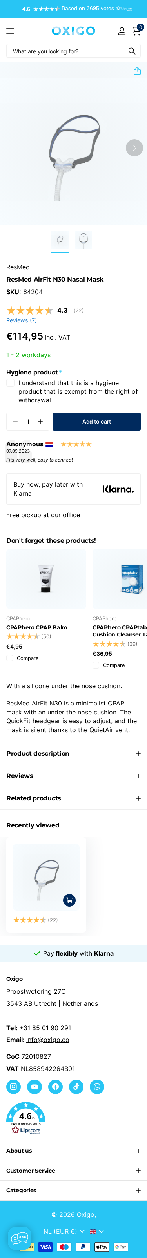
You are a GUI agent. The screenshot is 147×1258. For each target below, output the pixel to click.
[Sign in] (121, 31)
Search (132, 51)
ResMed (18, 267)
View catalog (10, 30)
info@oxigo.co (47, 1039)
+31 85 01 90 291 (45, 1028)
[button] (73, 9)
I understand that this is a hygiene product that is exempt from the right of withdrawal (78, 391)
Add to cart (96, 421)
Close (73, 1151)
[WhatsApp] (97, 1087)
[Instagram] (13, 1087)
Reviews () (21, 320)
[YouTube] (34, 1087)
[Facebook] (55, 1087)
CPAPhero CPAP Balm (36, 627)
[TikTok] (76, 1087)
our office (65, 515)
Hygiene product (34, 372)
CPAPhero (18, 618)
